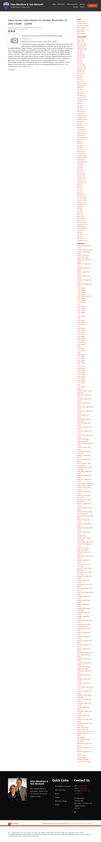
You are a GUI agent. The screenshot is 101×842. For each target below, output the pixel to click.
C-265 (78, 352)
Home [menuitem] (54, 4)
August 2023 (80, 73)
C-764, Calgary (81, 387)
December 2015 (81, 222)
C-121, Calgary (81, 328)
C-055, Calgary (81, 310)
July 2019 (79, 141)
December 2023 (81, 67)
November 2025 (81, 45)
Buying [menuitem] (82, 4)
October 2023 (81, 71)
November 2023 (81, 69)
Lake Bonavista (81, 536)
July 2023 (79, 75)
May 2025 (79, 53)
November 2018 (81, 158)
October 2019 (81, 135)
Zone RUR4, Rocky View (84, 761)
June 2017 (80, 188)
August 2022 (80, 87)
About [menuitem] (82, 7)
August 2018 (80, 164)
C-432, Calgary (81, 370)
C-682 (78, 385)
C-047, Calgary (81, 306)
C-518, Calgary (81, 381)
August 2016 (80, 206)
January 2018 (81, 176)
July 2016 (79, 208)
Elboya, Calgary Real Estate (85, 483)
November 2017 (81, 178)
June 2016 (80, 210)
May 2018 (79, 170)
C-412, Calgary (81, 366)
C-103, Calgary (81, 320)
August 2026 (80, 41)
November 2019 (81, 133)
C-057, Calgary (81, 312)
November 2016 (81, 200)
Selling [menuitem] (75, 7)
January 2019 (81, 153)
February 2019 (81, 152)
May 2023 (79, 77)
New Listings (81, 29)
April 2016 (80, 214)
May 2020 (80, 125)
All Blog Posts (81, 21)
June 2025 (80, 51)
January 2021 (81, 113)
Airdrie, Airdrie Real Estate (85, 249)
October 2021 (81, 97)
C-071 (78, 314)
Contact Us (92, 5)
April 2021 (80, 107)
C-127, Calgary (81, 330)
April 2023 (80, 79)
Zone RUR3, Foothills (83, 759)
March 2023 (80, 81)
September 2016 (82, 204)
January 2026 (81, 43)
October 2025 (81, 47)
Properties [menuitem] (60, 4)
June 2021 (80, 103)
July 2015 (79, 232)
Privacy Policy (73, 823)
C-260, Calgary (81, 350)
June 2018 (80, 168)
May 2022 (79, 91)
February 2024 (81, 65)
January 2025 (81, 55)
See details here (26, 38)
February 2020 (81, 129)
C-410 (78, 364)
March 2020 (80, 127)
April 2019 (80, 147)
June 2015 (80, 234)
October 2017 (81, 180)
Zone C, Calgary (81, 755)
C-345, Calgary (81, 362)
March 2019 (80, 149)
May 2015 (79, 236)
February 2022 (81, 95)
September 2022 (82, 85)
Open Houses (81, 31)
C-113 (78, 326)
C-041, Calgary (81, 302)
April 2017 (80, 192)
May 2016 (79, 212)
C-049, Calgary (81, 308)
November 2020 (81, 115)
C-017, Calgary (81, 294)
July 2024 (79, 59)
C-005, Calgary (81, 290)
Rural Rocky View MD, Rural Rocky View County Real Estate (85, 655)
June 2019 (80, 143)
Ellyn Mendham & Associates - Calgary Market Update (83, 25)
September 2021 (82, 99)
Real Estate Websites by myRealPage (84, 823)
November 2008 (81, 240)
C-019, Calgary (81, 298)
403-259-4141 (83, 788)
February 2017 (81, 194)
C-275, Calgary (81, 358)
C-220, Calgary (81, 342)
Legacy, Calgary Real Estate (85, 542)
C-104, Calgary (81, 322)
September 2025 (82, 49)
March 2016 (80, 216)
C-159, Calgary (81, 338)
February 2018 (81, 174)
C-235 (78, 346)
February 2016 (81, 218)
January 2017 (81, 196)
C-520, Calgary (81, 382)
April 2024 (80, 63)
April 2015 (80, 238)
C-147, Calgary (81, 334)
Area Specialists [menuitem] (72, 4)
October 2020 (81, 117)
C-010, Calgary (81, 292)
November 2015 (81, 224)
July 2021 (79, 101)
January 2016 (81, 220)
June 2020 (80, 123)
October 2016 (81, 202)
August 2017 (80, 184)
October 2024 (81, 57)
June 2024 (80, 61)
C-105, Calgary (81, 324)
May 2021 (79, 105)
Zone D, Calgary (81, 757)
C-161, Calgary (81, 340)
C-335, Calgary (81, 360)
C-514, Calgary (81, 378)
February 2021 (81, 111)
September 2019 (82, 137)
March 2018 (80, 172)
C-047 (78, 304)
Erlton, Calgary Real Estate (85, 485)
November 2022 (81, 83)
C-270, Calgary (81, 356)
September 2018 (82, 162)
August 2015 (80, 230)
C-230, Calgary (81, 344)
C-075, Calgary (81, 316)
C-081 (78, 318)
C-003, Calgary (81, 288)
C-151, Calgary (81, 336)
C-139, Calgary (81, 332)
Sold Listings (81, 33)
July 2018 (79, 166)
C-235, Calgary (81, 348)
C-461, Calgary (81, 374)
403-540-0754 (82, 786)
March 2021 (80, 109)
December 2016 (81, 198)
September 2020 (82, 119)
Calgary (79, 389)
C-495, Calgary (81, 376)
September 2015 (82, 228)
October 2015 (81, 226)
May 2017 (79, 190)
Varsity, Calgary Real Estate (85, 731)
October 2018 (81, 160)
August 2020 (80, 121)
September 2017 (82, 182)
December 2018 (81, 156)
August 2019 (80, 139)
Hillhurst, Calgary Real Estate (20, 29)
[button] (92, 5)
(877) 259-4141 (85, 791)
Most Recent (80, 39)
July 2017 (79, 186)
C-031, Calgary (81, 300)
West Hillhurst (81, 737)
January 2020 (81, 131)
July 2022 (79, 89)
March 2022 (80, 93)
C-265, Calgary (81, 354)
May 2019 (79, 145)
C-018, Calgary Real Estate (84, 296)
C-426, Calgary (81, 368)
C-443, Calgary (81, 372)
